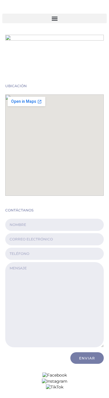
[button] (54, 18)
